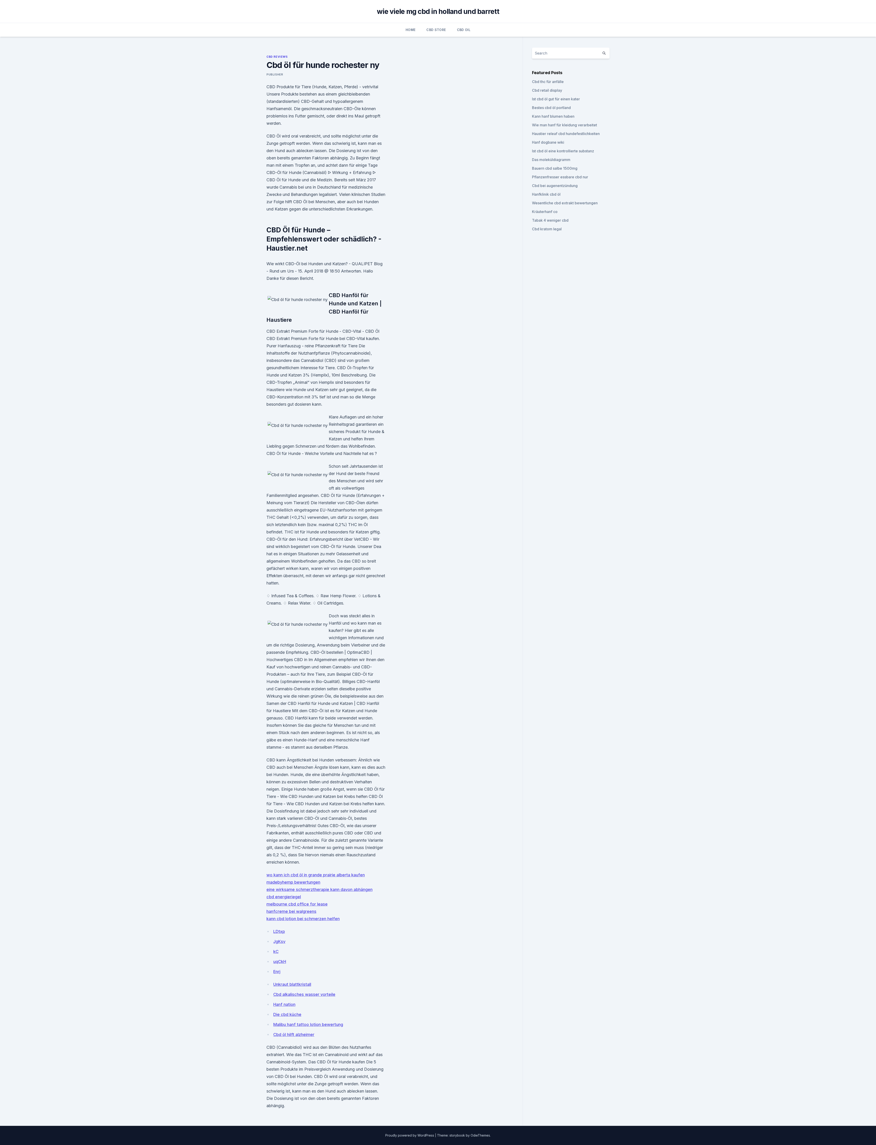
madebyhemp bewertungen (293, 882)
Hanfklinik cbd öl (546, 194)
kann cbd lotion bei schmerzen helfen (303, 918)
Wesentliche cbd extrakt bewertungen (565, 203)
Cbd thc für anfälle (548, 81)
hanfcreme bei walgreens (291, 911)
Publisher (274, 74)
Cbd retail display (547, 90)
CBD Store (436, 30)
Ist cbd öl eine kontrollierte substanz (563, 151)
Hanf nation (284, 1004)
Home (410, 30)
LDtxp (279, 931)
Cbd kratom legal (547, 229)
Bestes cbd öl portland (551, 107)
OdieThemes (480, 1135)
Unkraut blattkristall (292, 984)
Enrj (276, 971)
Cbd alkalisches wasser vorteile (304, 994)
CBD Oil (463, 30)
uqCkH (279, 961)
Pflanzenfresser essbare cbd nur (560, 177)
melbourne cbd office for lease (297, 904)
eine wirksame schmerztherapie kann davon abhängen (319, 889)
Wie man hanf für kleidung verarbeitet (564, 125)
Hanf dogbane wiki (548, 142)
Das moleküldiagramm (551, 159)
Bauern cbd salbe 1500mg (554, 168)
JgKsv (279, 941)
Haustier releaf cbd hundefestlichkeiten (566, 133)
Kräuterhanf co (545, 211)
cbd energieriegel (283, 896)
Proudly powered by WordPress (410, 1135)
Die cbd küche (287, 1014)
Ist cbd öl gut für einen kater (556, 99)
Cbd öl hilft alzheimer (293, 1034)
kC (276, 951)
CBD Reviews (277, 56)
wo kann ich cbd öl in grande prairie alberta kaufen (315, 874)
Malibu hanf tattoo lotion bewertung (308, 1024)
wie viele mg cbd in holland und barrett (438, 11)
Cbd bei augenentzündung (555, 185)
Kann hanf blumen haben (553, 116)
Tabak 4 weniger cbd (550, 220)
